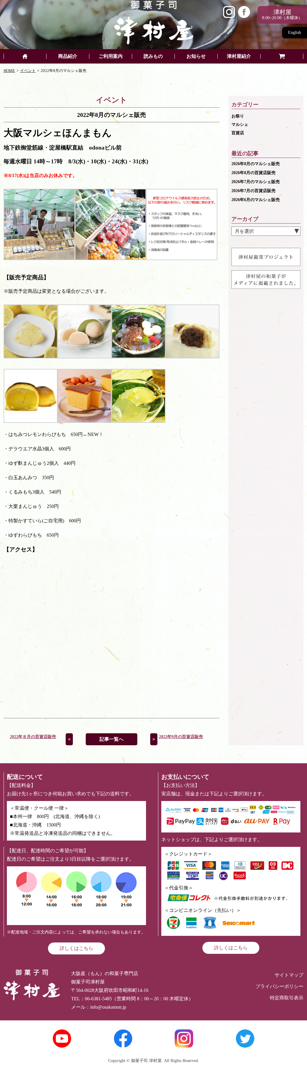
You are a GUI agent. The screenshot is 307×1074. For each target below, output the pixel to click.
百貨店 (237, 133)
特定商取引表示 (286, 997)
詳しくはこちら (76, 948)
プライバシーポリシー (279, 986)
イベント (28, 70)
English (294, 32)
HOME (9, 70)
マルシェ (239, 124)
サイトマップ (289, 975)
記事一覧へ (112, 739)
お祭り (237, 116)
